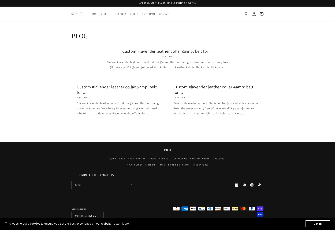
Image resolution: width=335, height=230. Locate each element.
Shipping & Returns (179, 164)
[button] (104, 14)
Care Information (200, 158)
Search (112, 158)
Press (162, 164)
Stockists (150, 164)
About (152, 158)
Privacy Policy (200, 164)
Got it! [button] (318, 223)
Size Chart (164, 158)
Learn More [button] (121, 223)
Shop (122, 158)
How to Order (134, 164)
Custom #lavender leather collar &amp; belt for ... (167, 51)
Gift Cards (218, 158)
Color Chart (180, 158)
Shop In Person (137, 158)
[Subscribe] (130, 185)
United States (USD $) (85, 215)
